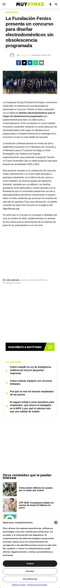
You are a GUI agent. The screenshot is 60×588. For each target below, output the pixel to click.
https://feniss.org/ (11, 208)
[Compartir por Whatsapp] (35, 62)
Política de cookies (19, 585)
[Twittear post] (24, 62)
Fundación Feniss (15, 102)
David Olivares (25, 55)
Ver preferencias (30, 579)
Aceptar (30, 564)
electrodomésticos (12, 195)
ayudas (24, 280)
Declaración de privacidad (37, 585)
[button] (55, 522)
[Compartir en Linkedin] (30, 62)
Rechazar (30, 571)
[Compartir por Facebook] (18, 62)
